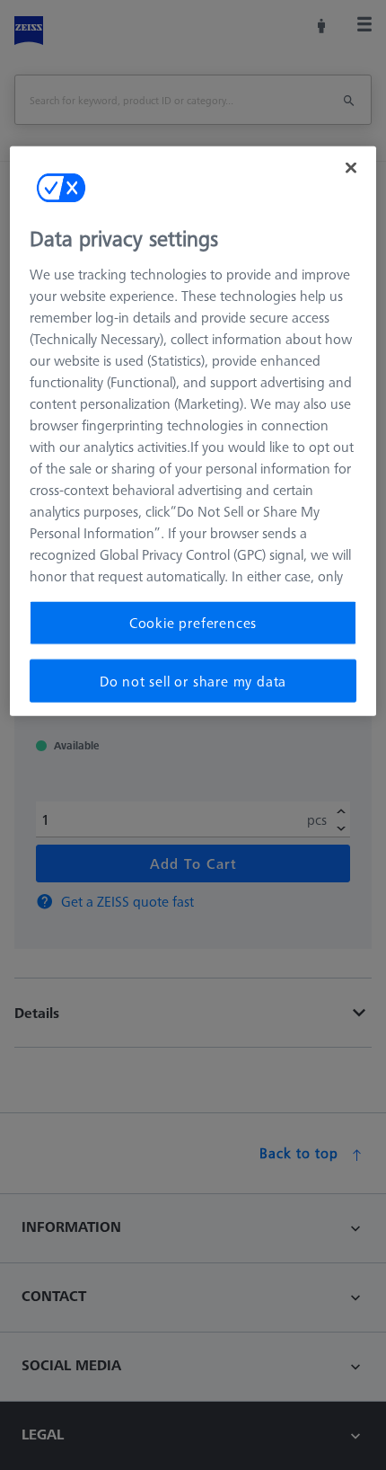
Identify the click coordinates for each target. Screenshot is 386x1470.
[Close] (351, 168)
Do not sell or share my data (193, 680)
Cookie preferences (193, 623)
